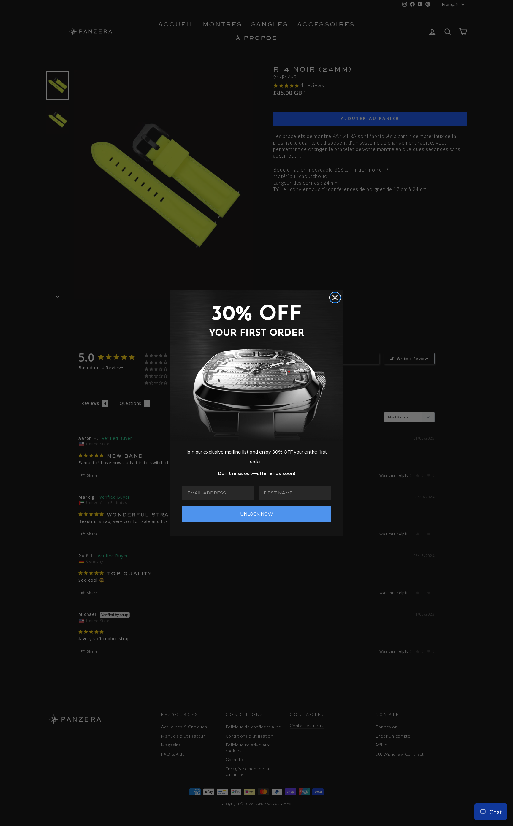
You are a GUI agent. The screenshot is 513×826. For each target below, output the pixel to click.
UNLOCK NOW (256, 514)
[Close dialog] (335, 297)
